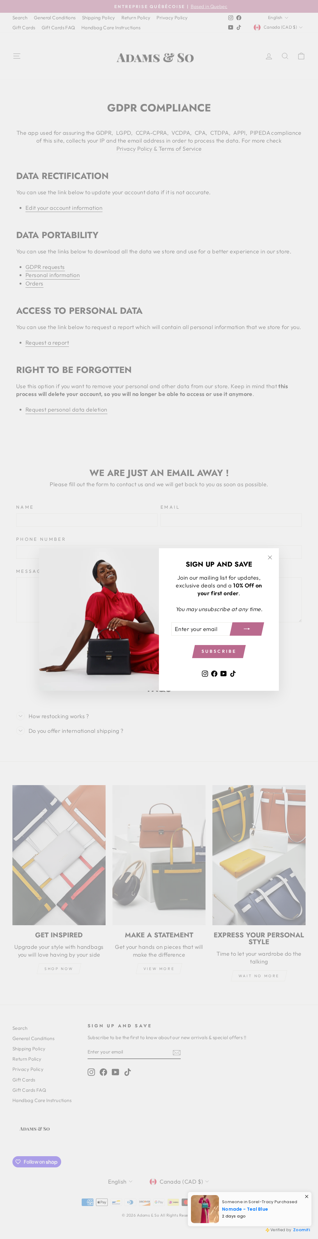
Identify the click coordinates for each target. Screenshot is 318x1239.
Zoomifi (301, 1230)
